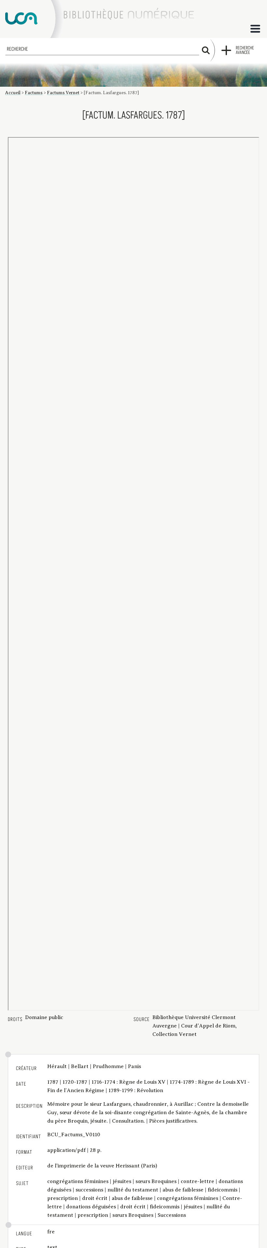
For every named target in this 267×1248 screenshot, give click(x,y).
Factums (34, 92)
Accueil (13, 92)
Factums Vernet (63, 92)
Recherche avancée (245, 50)
